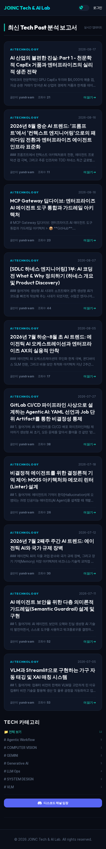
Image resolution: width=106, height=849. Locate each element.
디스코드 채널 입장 (56, 803)
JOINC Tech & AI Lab (27, 8)
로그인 (97, 8)
